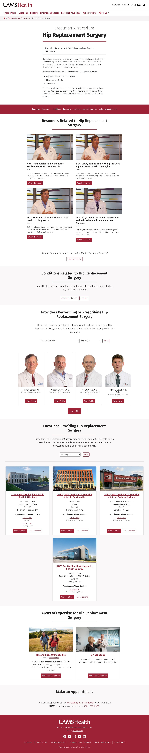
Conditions (57, 109)
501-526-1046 (27, 518)
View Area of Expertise (51, 675)
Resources (46, 109)
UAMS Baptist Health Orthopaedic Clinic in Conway (74, 567)
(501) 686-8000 (91, 706)
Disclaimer (28, 742)
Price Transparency (102, 742)
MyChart (125, 5)
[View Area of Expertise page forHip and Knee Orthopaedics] (51, 639)
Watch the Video (34, 183)
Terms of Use (41, 742)
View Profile (31, 401)
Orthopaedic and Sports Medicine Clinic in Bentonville (74, 496)
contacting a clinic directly (80, 702)
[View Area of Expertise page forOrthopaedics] (98, 639)
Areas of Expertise (90, 109)
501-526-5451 (27, 523)
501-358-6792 (74, 589)
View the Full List (74, 259)
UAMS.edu (116, 5)
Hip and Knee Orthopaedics (51, 655)
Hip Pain (84, 298)
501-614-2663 (121, 518)
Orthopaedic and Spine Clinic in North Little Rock (27, 496)
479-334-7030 (74, 518)
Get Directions (35, 531)
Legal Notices (120, 742)
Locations (76, 109)
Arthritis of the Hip (69, 298)
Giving (133, 5)
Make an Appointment (108, 109)
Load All (74, 411)
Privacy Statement (58, 742)
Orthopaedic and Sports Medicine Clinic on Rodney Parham (121, 496)
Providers (67, 109)
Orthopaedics (54, 658)
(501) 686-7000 (77, 731)
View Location (19, 531)
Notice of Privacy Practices (80, 742)
